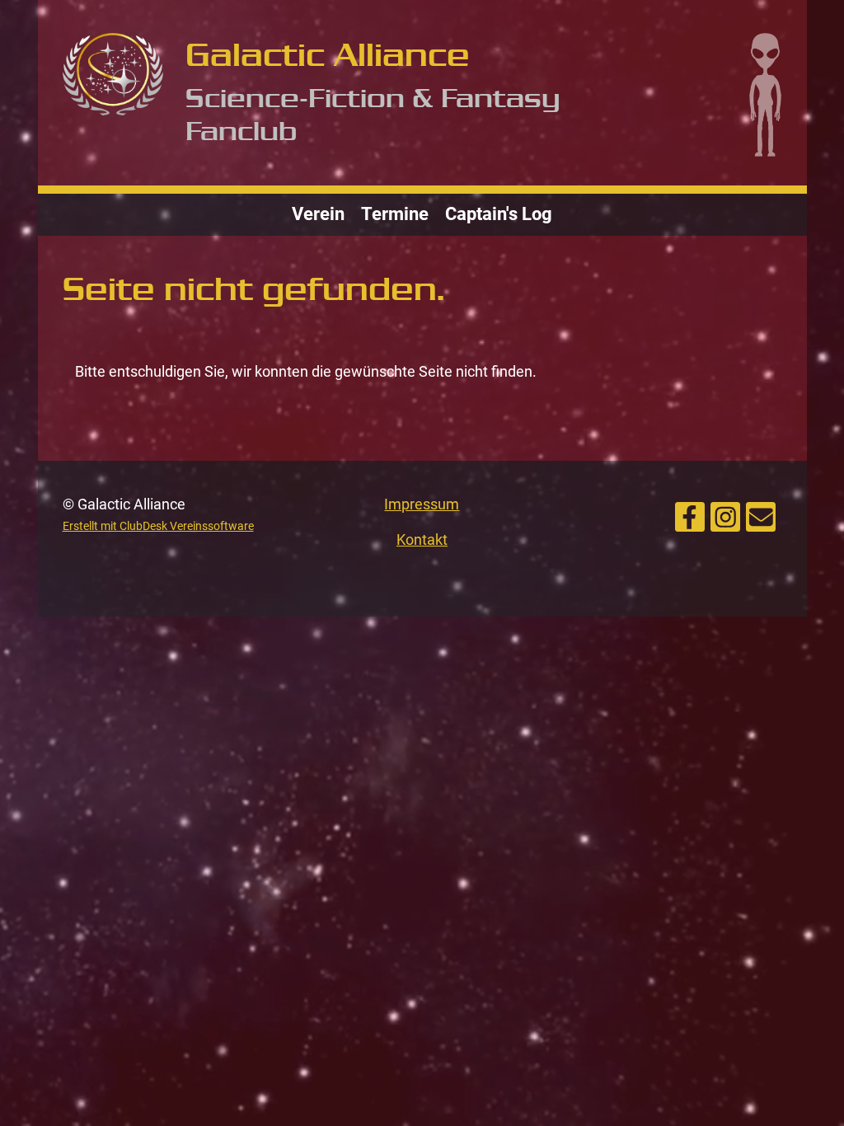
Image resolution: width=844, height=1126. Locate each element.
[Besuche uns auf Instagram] (725, 514)
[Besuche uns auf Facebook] (690, 514)
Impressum (421, 504)
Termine (395, 214)
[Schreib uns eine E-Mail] (761, 514)
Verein (318, 214)
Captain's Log (498, 214)
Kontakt (422, 539)
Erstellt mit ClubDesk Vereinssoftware (158, 526)
